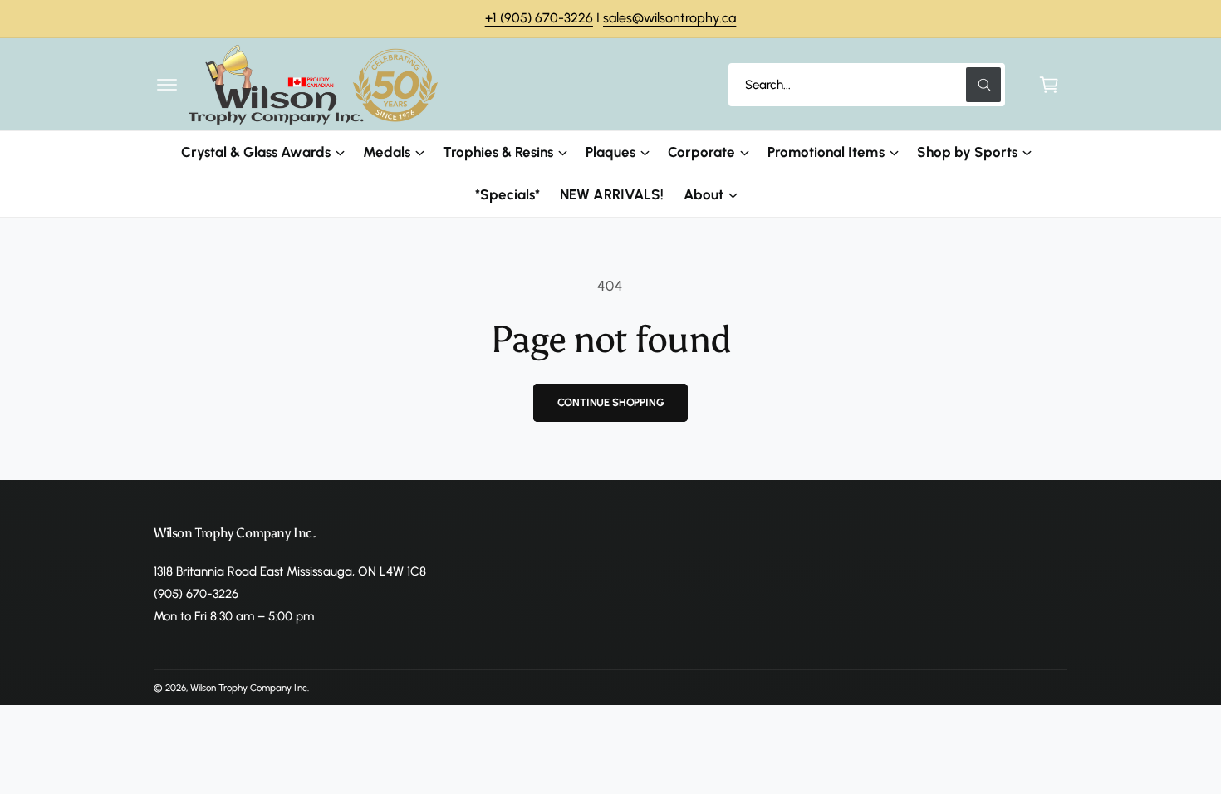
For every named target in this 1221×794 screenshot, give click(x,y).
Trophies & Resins (498, 152)
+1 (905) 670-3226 (539, 18)
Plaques (610, 152)
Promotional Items (825, 152)
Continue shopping (610, 402)
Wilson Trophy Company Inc (248, 688)
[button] (167, 84)
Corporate (701, 152)
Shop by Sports (967, 152)
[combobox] (866, 84)
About (703, 194)
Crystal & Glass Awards (255, 152)
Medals (386, 152)
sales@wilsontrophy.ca (669, 18)
